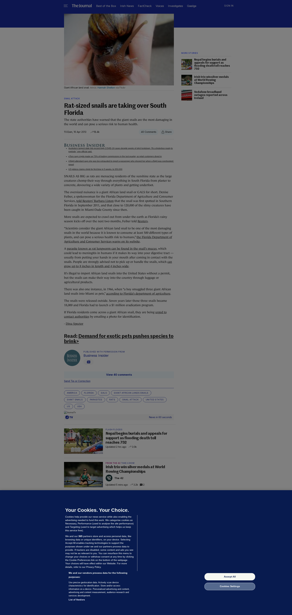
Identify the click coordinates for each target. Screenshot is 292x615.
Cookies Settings (230, 586)
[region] (146, 552)
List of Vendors (77, 599)
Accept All (230, 576)
